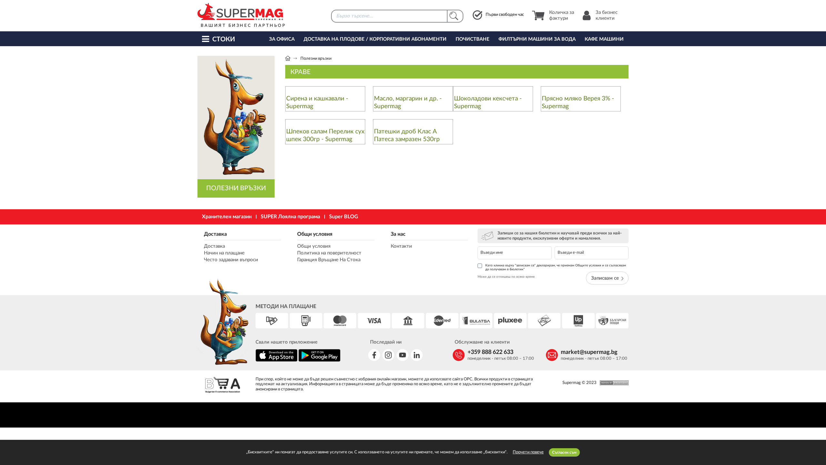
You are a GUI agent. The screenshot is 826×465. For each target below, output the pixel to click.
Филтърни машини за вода (537, 39)
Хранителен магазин (227, 216)
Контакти (401, 246)
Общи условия (314, 234)
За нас (398, 234)
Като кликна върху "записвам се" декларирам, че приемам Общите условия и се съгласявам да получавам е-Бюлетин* (555, 267)
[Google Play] (319, 360)
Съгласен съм (564, 452)
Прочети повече (528, 452)
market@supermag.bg (589, 352)
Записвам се (605, 278)
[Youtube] (402, 355)
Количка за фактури (561, 15)
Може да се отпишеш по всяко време (506, 276)
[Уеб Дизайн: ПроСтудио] (613, 382)
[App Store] (276, 360)
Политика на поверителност (329, 253)
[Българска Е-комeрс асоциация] (222, 386)
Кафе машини (604, 39)
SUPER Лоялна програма (290, 216)
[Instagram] (388, 355)
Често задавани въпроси (231, 259)
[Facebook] (374, 355)
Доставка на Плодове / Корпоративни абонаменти (375, 39)
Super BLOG (343, 216)
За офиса (282, 39)
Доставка (215, 234)
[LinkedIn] (417, 355)
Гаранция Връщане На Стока (328, 259)
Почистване (472, 39)
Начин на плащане (224, 253)
